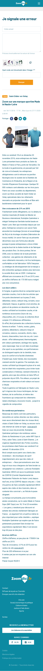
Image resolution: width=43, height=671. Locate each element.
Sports (21, 611)
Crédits (4, 650)
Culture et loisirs (21, 605)
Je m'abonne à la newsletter (21, 630)
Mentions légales (8, 654)
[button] (39, 3)
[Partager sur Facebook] (11, 118)
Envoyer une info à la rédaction (13, 594)
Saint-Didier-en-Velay (18, 96)
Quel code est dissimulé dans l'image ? (18, 70)
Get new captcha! (30, 63)
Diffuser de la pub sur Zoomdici (13, 591)
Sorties (4, 617)
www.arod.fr (32, 427)
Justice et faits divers (21, 608)
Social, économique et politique (21, 603)
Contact (5, 588)
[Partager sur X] (16, 118)
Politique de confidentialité (11, 658)
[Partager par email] (20, 118)
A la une (21, 600)
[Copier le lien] (24, 118)
